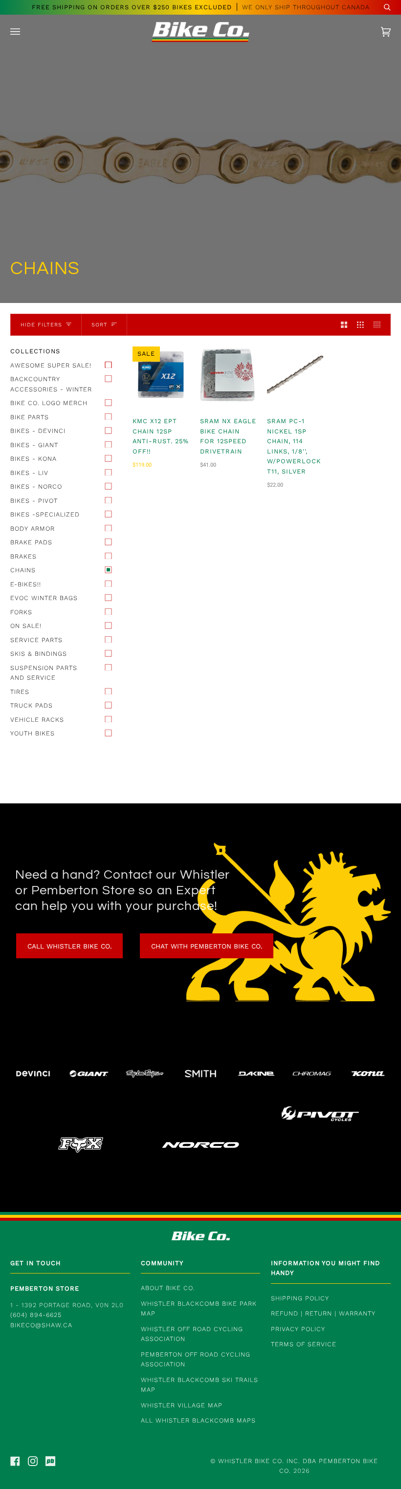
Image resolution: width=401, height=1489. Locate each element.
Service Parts (36, 640)
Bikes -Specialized (45, 514)
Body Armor (32, 528)
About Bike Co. (168, 1288)
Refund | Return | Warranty (323, 1313)
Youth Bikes (32, 733)
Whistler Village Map (182, 1405)
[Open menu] (25, 32)
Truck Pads (31, 705)
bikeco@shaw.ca (41, 1325)
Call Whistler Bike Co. (69, 946)
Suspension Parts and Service (43, 673)
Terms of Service (303, 1344)
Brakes (23, 556)
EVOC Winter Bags (44, 598)
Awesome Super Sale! (50, 365)
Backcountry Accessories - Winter (51, 384)
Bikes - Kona (33, 458)
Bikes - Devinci (38, 430)
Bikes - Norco (36, 486)
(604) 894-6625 (36, 1314)
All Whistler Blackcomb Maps (198, 1420)
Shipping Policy (300, 1298)
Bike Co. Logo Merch (49, 403)
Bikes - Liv (29, 472)
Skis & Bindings (38, 653)
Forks (21, 612)
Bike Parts (29, 417)
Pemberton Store (44, 1288)
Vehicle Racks (37, 719)
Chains (23, 570)
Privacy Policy (298, 1329)
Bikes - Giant (34, 445)
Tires (19, 691)
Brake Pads (31, 542)
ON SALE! (26, 625)
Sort (99, 325)
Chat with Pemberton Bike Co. (207, 946)
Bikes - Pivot (34, 500)
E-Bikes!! (25, 584)
